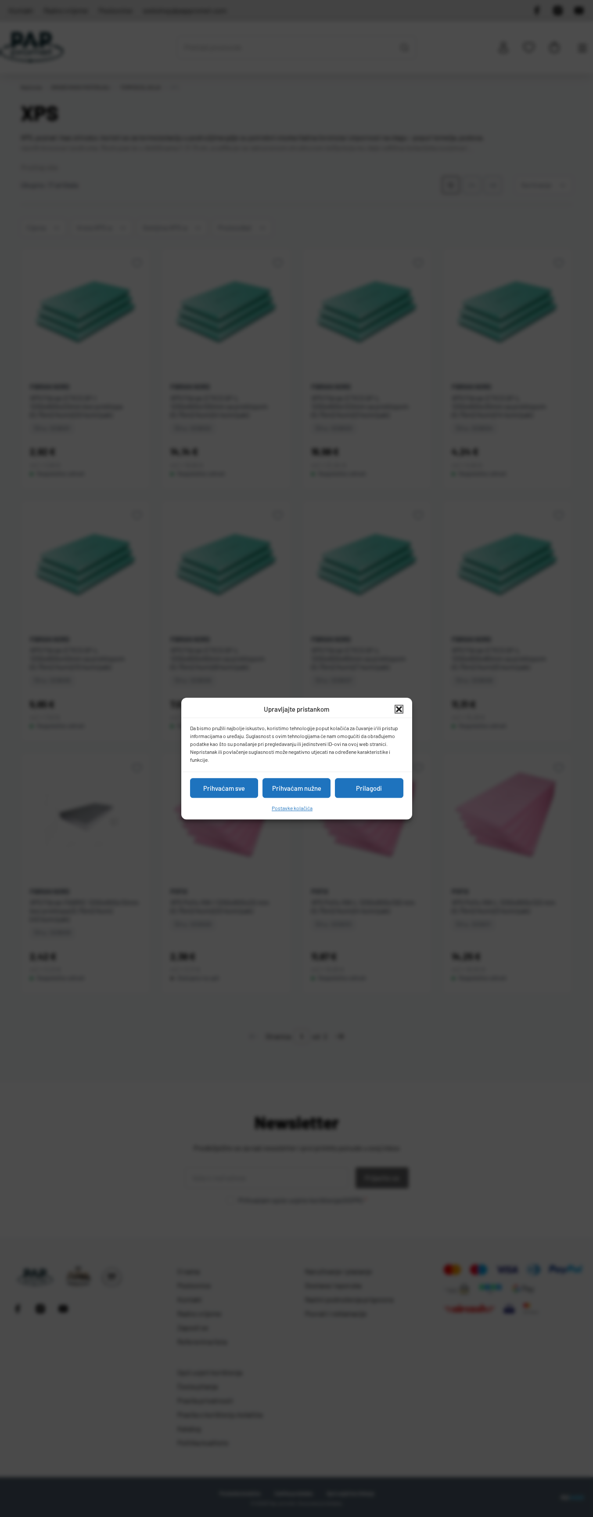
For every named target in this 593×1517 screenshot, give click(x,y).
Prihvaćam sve (224, 788)
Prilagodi (369, 788)
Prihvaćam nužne (296, 788)
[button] (399, 709)
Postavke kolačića (292, 808)
